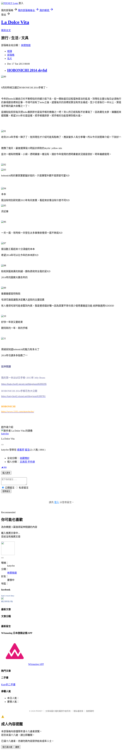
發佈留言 (6, 491)
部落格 (10, 55)
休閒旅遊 (26, 45)
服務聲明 (90, 711)
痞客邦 (20, 449)
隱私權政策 (78, 711)
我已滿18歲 (7, 747)
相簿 (9, 51)
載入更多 (6, 473)
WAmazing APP (36, 664)
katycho (5, 433)
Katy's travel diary (7, 596)
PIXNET (39, 711)
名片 (9, 58)
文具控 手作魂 (27, 461)
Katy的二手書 (8, 684)
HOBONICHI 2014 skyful (27, 70)
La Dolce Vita (15, 22)
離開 (17, 747)
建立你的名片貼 (7, 601)
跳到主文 (6, 30)
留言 (27, 449)
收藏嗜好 (24, 458)
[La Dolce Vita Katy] (2, 598)
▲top (4, 467)
